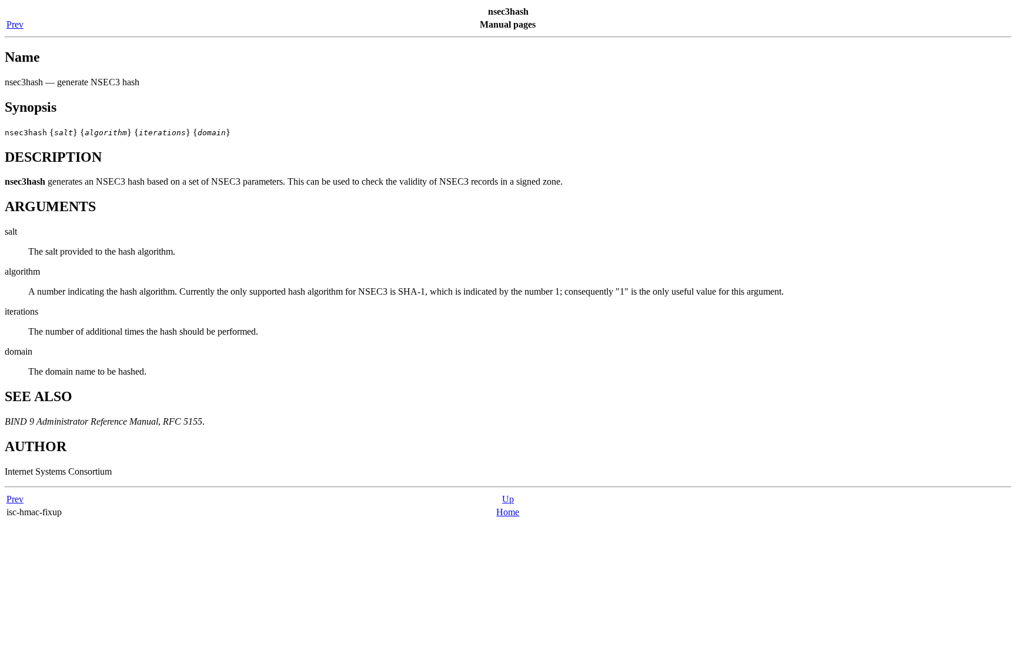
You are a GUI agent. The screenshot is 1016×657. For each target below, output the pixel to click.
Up (508, 499)
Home (507, 512)
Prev (15, 24)
